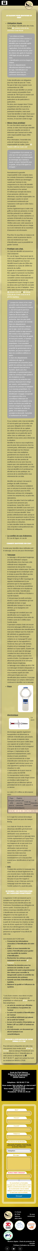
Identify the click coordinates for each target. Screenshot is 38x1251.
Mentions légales (13, 1241)
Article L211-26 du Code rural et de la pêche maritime (18, 294)
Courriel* (16, 1126)
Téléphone (16, 1133)
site (25, 1000)
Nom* (16, 1110)
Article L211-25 (15, 292)
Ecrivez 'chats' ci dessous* (16, 1172)
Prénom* (16, 1118)
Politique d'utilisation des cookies (24, 1245)
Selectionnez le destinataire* (16, 1141)
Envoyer (19, 1196)
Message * (16, 1155)
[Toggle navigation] (4, 3)
